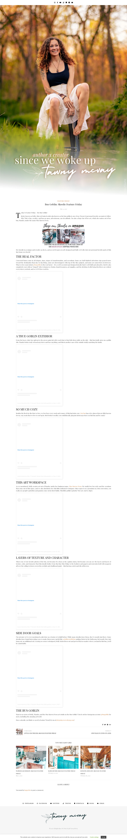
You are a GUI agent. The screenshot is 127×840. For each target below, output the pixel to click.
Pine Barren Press (75, 486)
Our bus (83, 413)
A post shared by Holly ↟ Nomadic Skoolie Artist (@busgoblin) (34, 330)
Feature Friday (63, 201)
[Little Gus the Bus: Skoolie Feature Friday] (19, 732)
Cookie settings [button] (94, 837)
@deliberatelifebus (69, 639)
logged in (27, 790)
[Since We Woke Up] (63, 100)
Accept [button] (103, 837)
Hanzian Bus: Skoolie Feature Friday (61, 771)
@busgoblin (37, 265)
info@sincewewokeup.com (65, 720)
